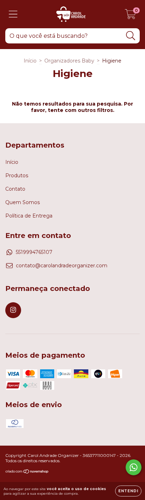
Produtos (16, 175)
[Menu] (13, 14)
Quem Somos (22, 202)
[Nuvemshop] (27, 472)
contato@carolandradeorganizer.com (61, 265)
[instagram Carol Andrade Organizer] (13, 310)
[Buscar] (130, 36)
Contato (15, 189)
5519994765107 (34, 252)
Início (30, 61)
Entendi (128, 491)
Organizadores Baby (69, 61)
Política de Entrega (28, 216)
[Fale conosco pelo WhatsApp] (133, 467)
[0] (130, 16)
